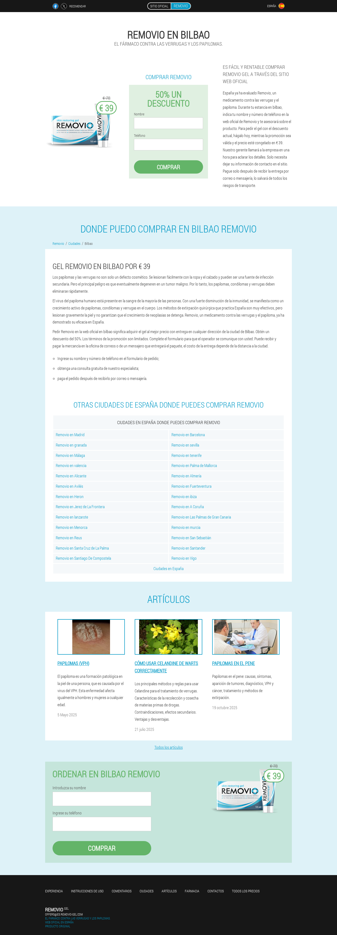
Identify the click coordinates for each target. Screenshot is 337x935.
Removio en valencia (71, 465)
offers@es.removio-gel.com (64, 914)
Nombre (139, 114)
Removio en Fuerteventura (191, 486)
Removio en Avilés (69, 486)
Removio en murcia (185, 527)
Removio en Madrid (70, 434)
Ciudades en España (168, 568)
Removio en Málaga (70, 455)
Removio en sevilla (185, 445)
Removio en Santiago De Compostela (83, 558)
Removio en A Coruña (187, 506)
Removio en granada (71, 445)
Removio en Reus (69, 537)
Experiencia (54, 891)
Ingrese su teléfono (67, 813)
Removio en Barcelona (188, 434)
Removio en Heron (70, 496)
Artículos (169, 891)
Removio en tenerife (186, 455)
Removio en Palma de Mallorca (194, 465)
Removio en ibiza (184, 496)
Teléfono (139, 135)
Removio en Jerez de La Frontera (80, 506)
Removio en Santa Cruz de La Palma (82, 548)
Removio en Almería (186, 475)
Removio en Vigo (184, 558)
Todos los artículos (168, 747)
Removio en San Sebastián (191, 537)
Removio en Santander (188, 548)
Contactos (215, 891)
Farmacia (192, 891)
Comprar (168, 167)
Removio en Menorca (71, 527)
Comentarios (121, 891)
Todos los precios (246, 891)
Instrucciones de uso (87, 891)
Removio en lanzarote (72, 517)
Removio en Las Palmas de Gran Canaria (201, 517)
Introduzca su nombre (69, 788)
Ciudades (146, 891)
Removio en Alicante (71, 475)
